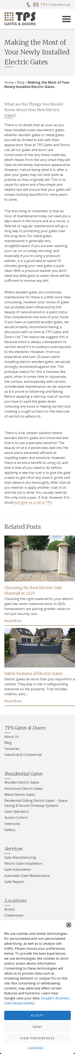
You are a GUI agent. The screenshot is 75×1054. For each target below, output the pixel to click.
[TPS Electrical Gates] (20, 19)
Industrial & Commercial (23, 754)
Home (9, 82)
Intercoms (12, 823)
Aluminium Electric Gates (23, 788)
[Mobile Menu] (66, 19)
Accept (37, 1015)
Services (13, 849)
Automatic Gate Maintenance (27, 875)
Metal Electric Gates (19, 794)
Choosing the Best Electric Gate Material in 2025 (33, 590)
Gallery (9, 829)
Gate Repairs (14, 881)
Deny (37, 1027)
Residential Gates (23, 774)
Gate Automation (17, 869)
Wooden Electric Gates (21, 782)
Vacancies (12, 748)
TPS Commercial (56, 4)
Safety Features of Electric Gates (33, 673)
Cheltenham (13, 915)
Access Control (15, 817)
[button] (69, 925)
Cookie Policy (35, 1047)
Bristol (9, 909)
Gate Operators (16, 811)
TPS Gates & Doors (25, 728)
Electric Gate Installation (23, 863)
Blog (20, 82)
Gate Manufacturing (20, 857)
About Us (11, 736)
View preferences (37, 1038)
